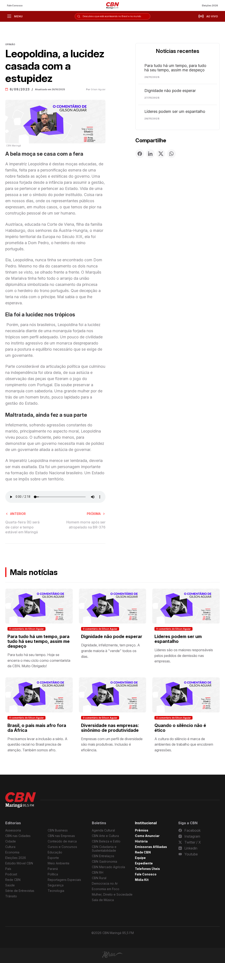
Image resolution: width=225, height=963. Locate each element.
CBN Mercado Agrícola (108, 867)
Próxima (94, 514)
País (8, 869)
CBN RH (97, 872)
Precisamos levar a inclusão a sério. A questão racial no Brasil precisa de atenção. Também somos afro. (37, 744)
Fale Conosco (15, 5)
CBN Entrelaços (103, 856)
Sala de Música (103, 900)
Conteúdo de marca (62, 841)
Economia (12, 852)
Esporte (53, 858)
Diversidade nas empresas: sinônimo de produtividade (110, 728)
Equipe (140, 858)
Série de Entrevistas (19, 891)
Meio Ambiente (58, 863)
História (141, 841)
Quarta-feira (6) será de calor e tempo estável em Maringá (22, 527)
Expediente (144, 863)
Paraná (53, 869)
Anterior (18, 514)
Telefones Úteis (147, 869)
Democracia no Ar (105, 883)
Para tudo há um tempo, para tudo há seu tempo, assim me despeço (175, 67)
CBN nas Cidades (18, 836)
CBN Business (58, 830)
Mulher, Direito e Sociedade (112, 894)
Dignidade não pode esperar (170, 90)
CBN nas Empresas (61, 836)
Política (53, 874)
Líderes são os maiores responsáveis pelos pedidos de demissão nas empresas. (183, 655)
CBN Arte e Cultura (105, 836)
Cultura (10, 847)
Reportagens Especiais (64, 880)
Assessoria (13, 830)
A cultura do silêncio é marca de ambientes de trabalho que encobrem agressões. (183, 744)
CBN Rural (99, 878)
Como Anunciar (147, 836)
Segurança (56, 885)
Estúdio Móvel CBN (19, 863)
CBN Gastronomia (104, 861)
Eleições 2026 (210, 5)
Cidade (10, 841)
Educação (55, 852)
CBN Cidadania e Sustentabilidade (104, 848)
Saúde (10, 885)
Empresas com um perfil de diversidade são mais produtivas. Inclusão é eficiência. (112, 744)
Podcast (11, 874)
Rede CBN (12, 880)
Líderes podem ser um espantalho (174, 111)
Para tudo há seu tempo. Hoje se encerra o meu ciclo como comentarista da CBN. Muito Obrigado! (38, 660)
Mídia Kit (142, 880)
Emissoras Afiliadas (151, 847)
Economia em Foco (105, 889)
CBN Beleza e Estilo (106, 841)
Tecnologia (56, 891)
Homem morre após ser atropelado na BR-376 (85, 524)
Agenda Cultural (103, 830)
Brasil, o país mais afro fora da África (36, 728)
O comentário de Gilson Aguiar (26, 629)
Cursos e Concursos (62, 847)
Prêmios (141, 830)
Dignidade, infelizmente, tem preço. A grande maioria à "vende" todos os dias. (110, 650)
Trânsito (11, 896)
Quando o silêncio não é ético (180, 728)
